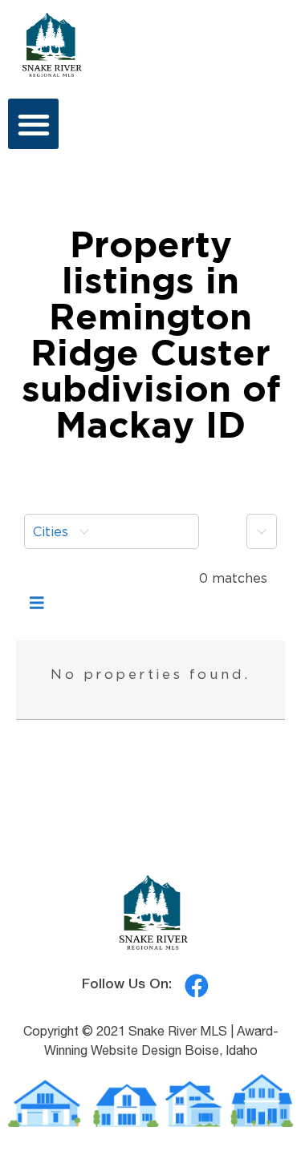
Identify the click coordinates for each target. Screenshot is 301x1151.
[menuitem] (111, 531)
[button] (33, 124)
